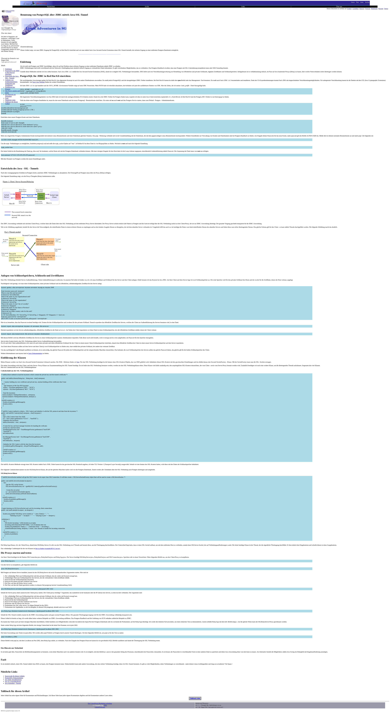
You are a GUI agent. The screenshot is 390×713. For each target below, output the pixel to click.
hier (78, 362)
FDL (105, 705)
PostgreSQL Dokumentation (14, 678)
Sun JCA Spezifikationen (13, 681)
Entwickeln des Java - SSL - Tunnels (12, 77)
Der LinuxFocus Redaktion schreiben (100, 703)
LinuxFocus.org (100, 707)
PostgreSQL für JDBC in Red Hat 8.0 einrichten (12, 72)
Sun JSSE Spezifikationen (13, 680)
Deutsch (361, 8)
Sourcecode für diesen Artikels (14, 676)
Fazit (6, 98)
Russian (380, 8)
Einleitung (8, 69)
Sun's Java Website (38, 82)
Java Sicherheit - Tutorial (13, 683)
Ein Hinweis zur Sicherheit (10, 95)
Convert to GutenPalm (9, 10)
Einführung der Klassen (10, 88)
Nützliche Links (10, 100)
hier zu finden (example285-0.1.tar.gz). (47, 548)
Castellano (355, 8)
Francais (367, 8)
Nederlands (374, 8)
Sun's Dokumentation (35, 353)
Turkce (386, 8)
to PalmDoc (8, 11)
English (349, 8)
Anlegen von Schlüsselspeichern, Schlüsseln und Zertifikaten (11, 82)
